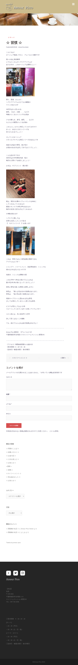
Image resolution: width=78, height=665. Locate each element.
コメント (9, 377)
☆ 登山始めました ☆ (13, 477)
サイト (8, 414)
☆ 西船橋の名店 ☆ (12, 529)
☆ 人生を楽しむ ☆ (12, 459)
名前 (8, 394)
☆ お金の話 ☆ (11, 456)
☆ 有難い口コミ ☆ (12, 452)
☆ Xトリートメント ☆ (19, 358)
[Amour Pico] (19, 6)
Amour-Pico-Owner (23, 47)
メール (9, 404)
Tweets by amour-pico (13, 542)
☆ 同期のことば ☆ (12, 448)
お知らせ (11, 37)
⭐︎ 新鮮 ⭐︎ (63, 358)
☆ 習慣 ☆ (9, 470)
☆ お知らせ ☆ (11, 463)
